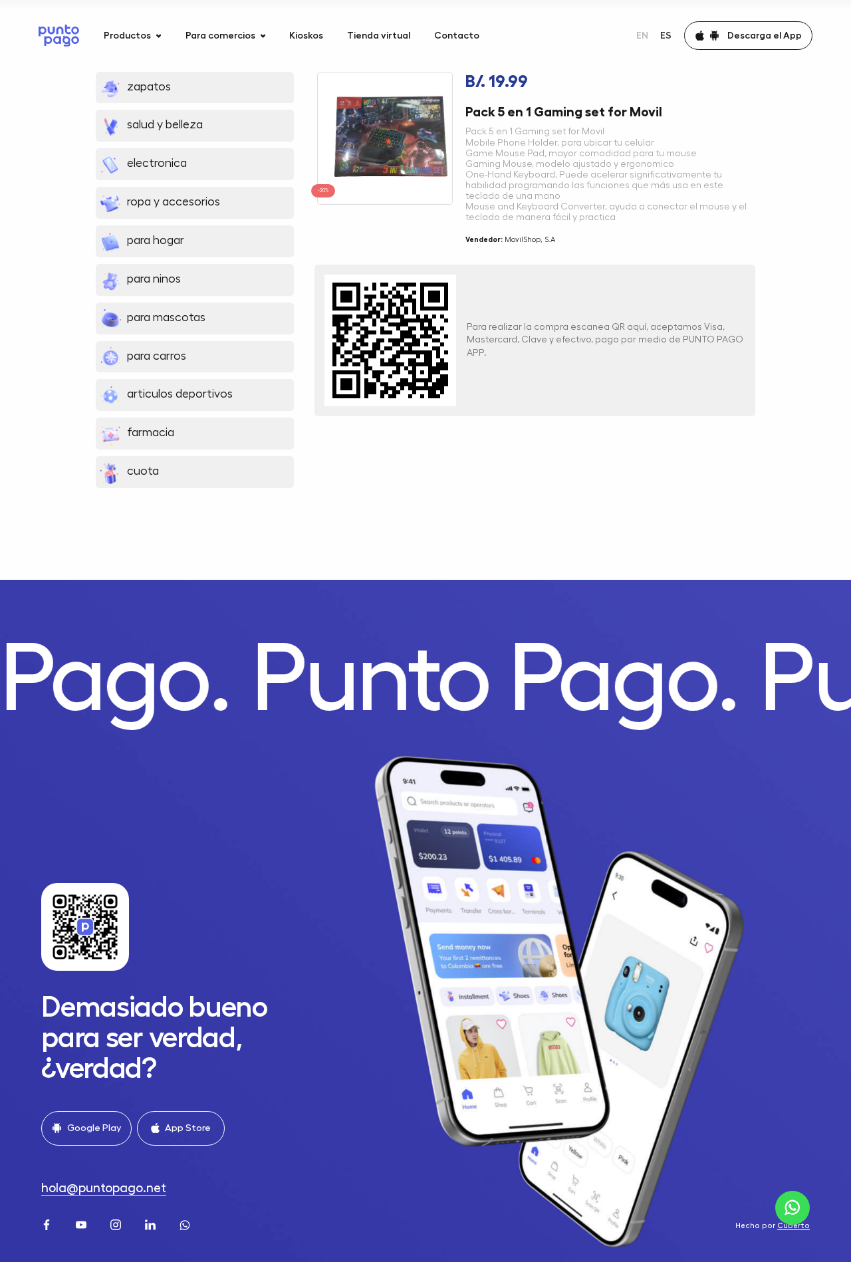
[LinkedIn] (151, 1223)
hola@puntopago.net (103, 1188)
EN (642, 35)
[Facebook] (48, 1223)
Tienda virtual (378, 35)
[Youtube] (82, 1223)
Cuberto (793, 1225)
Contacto (456, 35)
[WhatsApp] (186, 1223)
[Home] (59, 36)
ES (665, 35)
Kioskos (306, 35)
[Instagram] (117, 1223)
